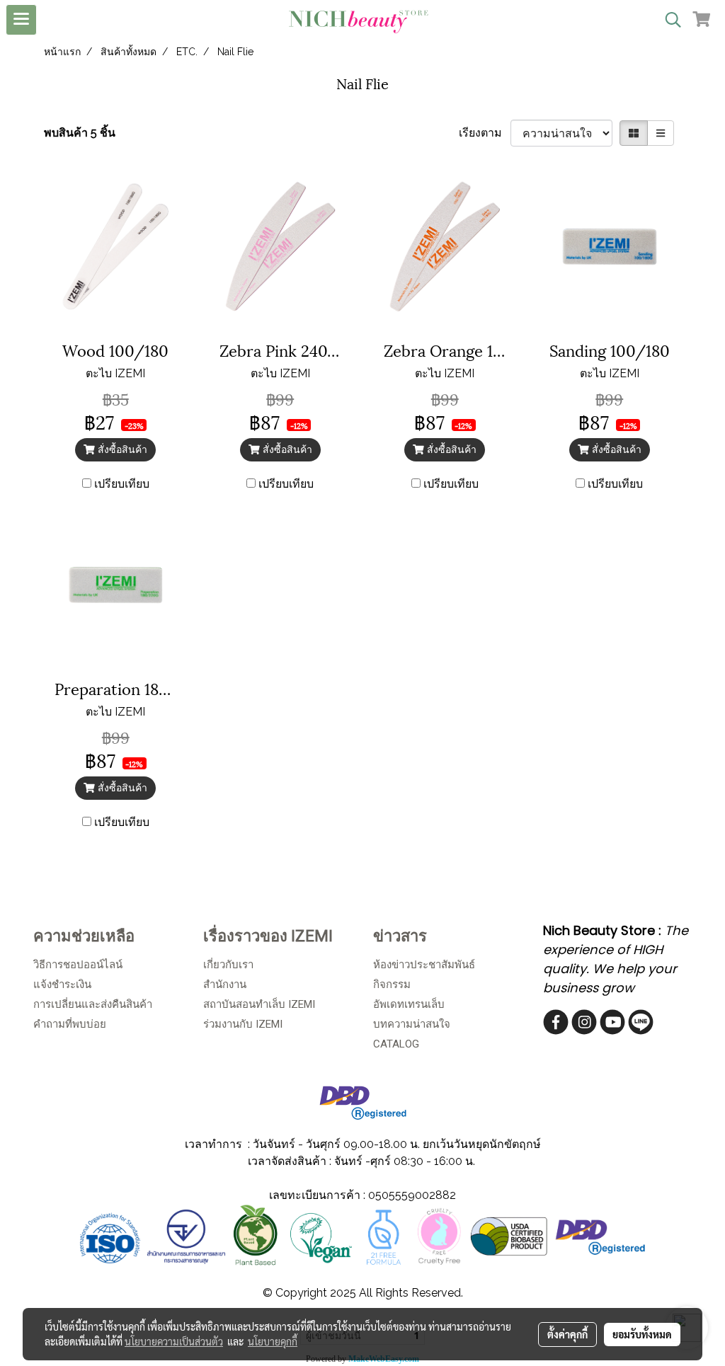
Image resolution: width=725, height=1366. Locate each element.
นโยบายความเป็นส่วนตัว (174, 1341)
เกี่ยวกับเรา (228, 964)
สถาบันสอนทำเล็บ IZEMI (259, 1004)
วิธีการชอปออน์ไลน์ (77, 964)
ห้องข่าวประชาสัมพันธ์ (424, 964)
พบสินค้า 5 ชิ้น (79, 132)
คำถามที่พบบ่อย (69, 1024)
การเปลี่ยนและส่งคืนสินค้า (92, 1004)
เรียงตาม (484, 132)
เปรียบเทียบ (121, 483)
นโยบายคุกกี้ (272, 1341)
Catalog (396, 1044)
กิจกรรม (392, 984)
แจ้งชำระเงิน (62, 984)
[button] (668, 20)
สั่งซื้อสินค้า (121, 449)
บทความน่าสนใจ (411, 1024)
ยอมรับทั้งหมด (642, 1334)
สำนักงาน (224, 984)
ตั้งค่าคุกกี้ (567, 1334)
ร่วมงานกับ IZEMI (242, 1024)
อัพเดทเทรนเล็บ (409, 1004)
